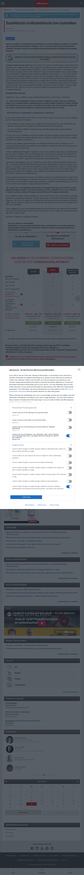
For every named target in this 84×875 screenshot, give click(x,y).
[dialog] (42, 437)
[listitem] (42, 407)
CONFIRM (26, 497)
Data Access (42, 505)
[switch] (69, 412)
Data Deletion (29, 505)
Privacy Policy (54, 505)
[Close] (80, 370)
